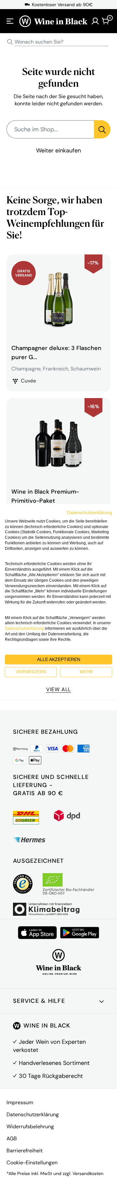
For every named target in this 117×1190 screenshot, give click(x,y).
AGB (11, 1138)
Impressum (19, 1102)
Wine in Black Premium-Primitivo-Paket (45, 496)
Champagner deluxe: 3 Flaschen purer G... (56, 352)
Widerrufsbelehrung (30, 1126)
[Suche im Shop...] (102, 129)
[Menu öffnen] (10, 21)
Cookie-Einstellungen (32, 1162)
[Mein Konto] (95, 21)
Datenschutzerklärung (32, 1114)
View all (58, 689)
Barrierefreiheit (24, 1150)
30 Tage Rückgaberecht (51, 1076)
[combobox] (58, 42)
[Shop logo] (53, 21)
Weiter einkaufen (58, 150)
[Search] (10, 42)
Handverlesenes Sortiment (54, 1063)
